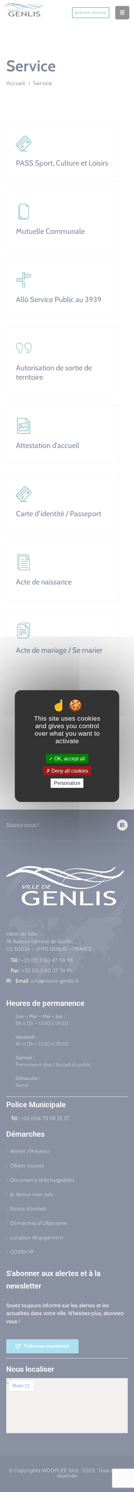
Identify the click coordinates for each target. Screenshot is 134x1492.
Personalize (67, 783)
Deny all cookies (69, 771)
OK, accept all (69, 758)
